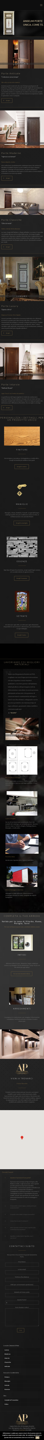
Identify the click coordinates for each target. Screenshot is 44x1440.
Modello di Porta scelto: (22, 1292)
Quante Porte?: (22, 1300)
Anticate (7, 1366)
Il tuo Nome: (22, 1262)
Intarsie (7, 1358)
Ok (37, 1437)
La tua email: (22, 1269)
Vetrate (7, 1385)
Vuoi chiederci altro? (22, 1307)
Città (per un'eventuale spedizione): (22, 1284)
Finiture (7, 1377)
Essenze (7, 1389)
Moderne (7, 1354)
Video (6, 1404)
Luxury (7, 1350)
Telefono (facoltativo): (22, 1277)
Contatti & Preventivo (11, 1400)
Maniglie (7, 1381)
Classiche (8, 1362)
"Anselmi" (13, 713)
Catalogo (22, 1430)
